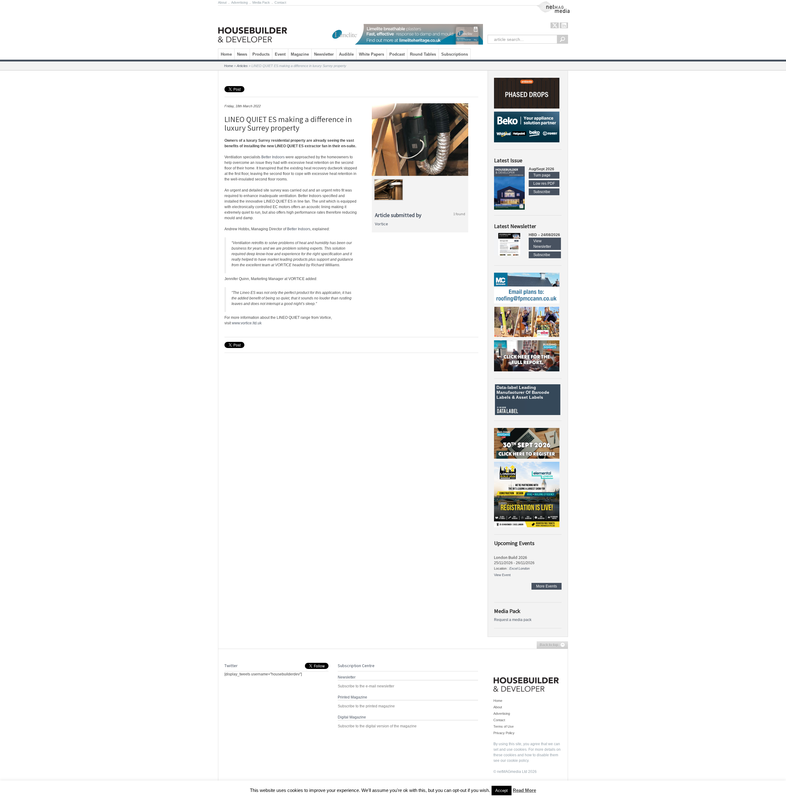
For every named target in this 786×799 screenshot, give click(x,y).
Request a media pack (512, 620)
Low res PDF (544, 183)
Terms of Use (503, 726)
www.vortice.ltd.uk (247, 323)
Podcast (397, 54)
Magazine (300, 54)
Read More (524, 790)
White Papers (371, 54)
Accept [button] (501, 790)
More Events (546, 586)
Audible (346, 54)
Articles (242, 66)
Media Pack (261, 2)
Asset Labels (529, 397)
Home (226, 54)
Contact (280, 2)
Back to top (547, 645)
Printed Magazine (352, 697)
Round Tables (423, 54)
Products (261, 54)
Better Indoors (273, 157)
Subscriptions (454, 54)
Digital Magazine (352, 717)
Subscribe (541, 192)
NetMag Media (548, 4)
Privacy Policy (504, 733)
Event (280, 54)
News (242, 54)
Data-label (507, 387)
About (222, 2)
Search (562, 39)
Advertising (239, 2)
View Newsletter (542, 244)
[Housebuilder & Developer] (252, 25)
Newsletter (324, 54)
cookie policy (517, 760)
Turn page (542, 175)
